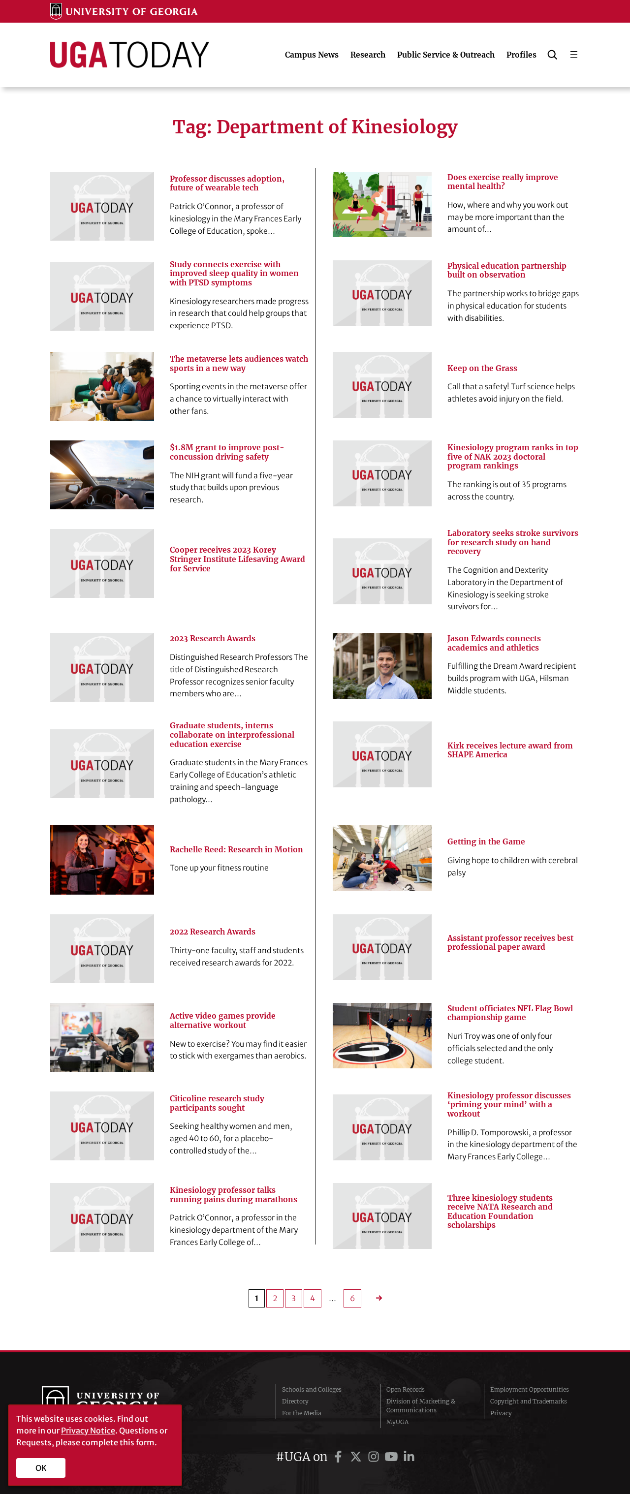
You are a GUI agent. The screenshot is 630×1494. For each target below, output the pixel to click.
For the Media (301, 1413)
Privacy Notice (88, 1430)
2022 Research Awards (212, 932)
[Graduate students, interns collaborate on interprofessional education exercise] (102, 763)
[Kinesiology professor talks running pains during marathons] (102, 1217)
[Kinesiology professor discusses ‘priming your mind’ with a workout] (382, 1127)
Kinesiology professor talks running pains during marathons (233, 1195)
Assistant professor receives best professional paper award (510, 943)
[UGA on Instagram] (375, 1456)
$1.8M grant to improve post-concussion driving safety (227, 452)
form (145, 1442)
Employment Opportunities (529, 1389)
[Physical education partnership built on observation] (382, 293)
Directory (295, 1401)
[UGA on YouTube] (393, 1456)
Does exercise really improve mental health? (502, 182)
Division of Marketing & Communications (420, 1406)
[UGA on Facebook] (339, 1456)
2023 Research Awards (212, 638)
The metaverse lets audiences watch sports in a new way (239, 364)
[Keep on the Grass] (382, 385)
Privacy (501, 1413)
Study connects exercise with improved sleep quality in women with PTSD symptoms (234, 273)
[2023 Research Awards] (102, 667)
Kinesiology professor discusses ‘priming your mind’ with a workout (509, 1105)
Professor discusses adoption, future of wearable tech (227, 184)
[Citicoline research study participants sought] (102, 1125)
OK (41, 1468)
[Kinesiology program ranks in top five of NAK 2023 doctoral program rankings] (382, 473)
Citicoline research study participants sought (217, 1103)
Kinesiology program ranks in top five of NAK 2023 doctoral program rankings (512, 456)
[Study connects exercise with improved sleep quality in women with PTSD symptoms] (102, 296)
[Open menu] (574, 55)
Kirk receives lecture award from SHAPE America (510, 751)
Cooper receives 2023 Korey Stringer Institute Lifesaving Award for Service (237, 559)
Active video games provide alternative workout (223, 1021)
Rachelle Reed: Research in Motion (236, 849)
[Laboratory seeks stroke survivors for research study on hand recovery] (382, 571)
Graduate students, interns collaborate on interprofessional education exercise (232, 734)
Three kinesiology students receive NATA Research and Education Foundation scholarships (500, 1212)
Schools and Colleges (312, 1389)
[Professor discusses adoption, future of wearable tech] (102, 206)
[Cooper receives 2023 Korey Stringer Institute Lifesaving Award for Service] (102, 563)
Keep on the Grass (482, 368)
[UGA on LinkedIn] (409, 1456)
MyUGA (397, 1422)
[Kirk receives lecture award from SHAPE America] (382, 754)
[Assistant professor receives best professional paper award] (382, 947)
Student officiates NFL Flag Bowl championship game (510, 1013)
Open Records (405, 1389)
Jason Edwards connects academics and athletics (494, 643)
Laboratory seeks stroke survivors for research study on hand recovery (512, 542)
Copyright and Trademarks (528, 1401)
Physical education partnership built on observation (507, 271)
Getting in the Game (486, 842)
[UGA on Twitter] (357, 1456)
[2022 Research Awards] (102, 948)
